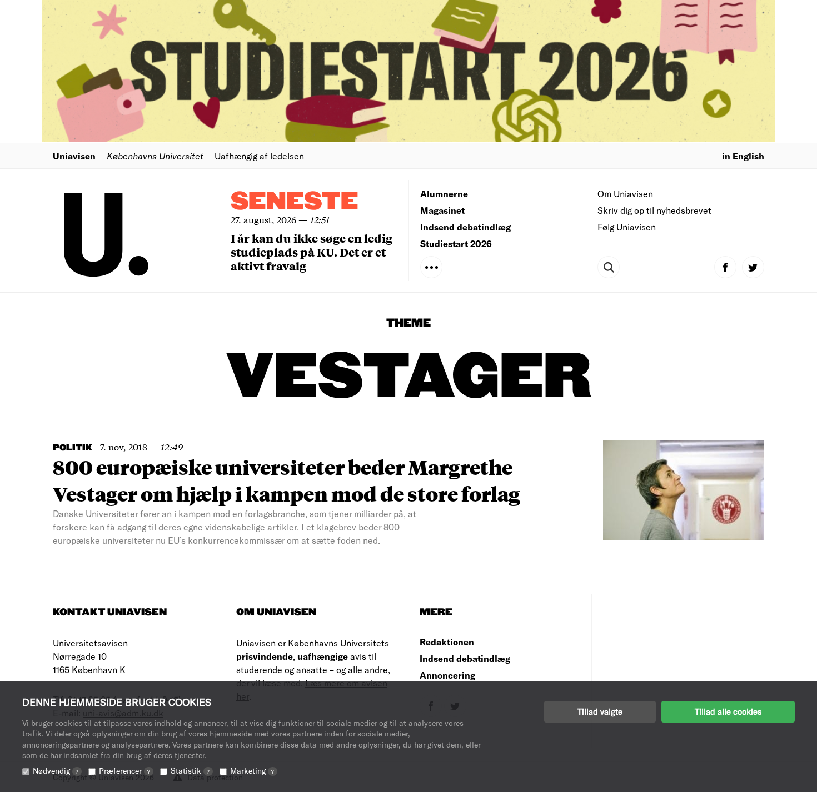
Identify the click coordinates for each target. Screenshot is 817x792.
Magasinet (442, 210)
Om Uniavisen (625, 193)
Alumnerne (444, 193)
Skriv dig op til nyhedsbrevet (654, 210)
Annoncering (447, 675)
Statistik (190, 770)
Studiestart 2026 (456, 243)
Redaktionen (447, 641)
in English (743, 156)
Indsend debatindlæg (465, 227)
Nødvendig (55, 770)
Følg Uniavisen (626, 227)
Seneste (294, 201)
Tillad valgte (599, 711)
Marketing (252, 770)
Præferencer (124, 770)
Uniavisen (74, 156)
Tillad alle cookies (728, 711)
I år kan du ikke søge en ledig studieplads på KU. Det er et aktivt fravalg (311, 252)
